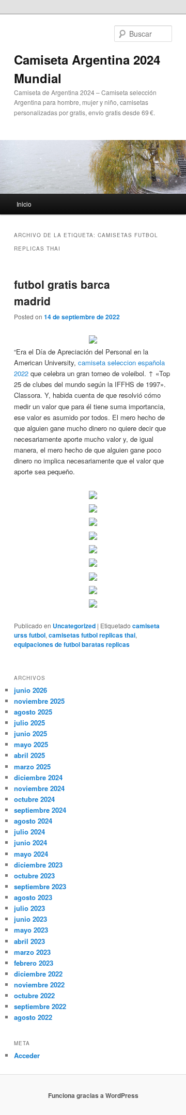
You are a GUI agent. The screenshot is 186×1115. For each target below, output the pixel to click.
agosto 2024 (33, 821)
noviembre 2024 (39, 788)
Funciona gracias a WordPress (93, 1095)
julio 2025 (29, 722)
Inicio (24, 203)
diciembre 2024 (38, 777)
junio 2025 (30, 733)
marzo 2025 (32, 766)
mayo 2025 (31, 744)
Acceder (27, 1055)
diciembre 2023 (38, 865)
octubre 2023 (34, 875)
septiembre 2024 (40, 810)
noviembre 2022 (39, 984)
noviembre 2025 (39, 701)
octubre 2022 (34, 995)
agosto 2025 (33, 712)
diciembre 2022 (38, 974)
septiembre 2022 (40, 1006)
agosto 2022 (33, 1017)
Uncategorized (74, 625)
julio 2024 (29, 832)
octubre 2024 (34, 799)
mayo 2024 (31, 854)
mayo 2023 (31, 930)
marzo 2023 (32, 952)
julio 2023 (29, 908)
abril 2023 (29, 941)
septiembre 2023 (40, 886)
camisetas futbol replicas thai (92, 635)
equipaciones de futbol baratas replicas (72, 644)
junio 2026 (30, 690)
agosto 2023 (33, 897)
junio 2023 (30, 919)
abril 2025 (29, 755)
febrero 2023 (33, 963)
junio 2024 (30, 842)
